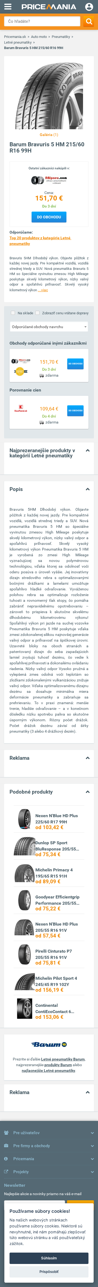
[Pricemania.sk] (49, 7)
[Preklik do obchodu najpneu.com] (20, 361)
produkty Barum (58, 1065)
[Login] (89, 7)
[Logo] (49, 180)
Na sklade (25, 313)
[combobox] (49, 326)
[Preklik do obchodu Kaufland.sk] (20, 408)
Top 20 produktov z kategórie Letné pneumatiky (40, 241)
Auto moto (39, 37)
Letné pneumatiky (18, 42)
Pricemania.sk (15, 37)
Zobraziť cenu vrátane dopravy (65, 313)
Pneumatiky (61, 37)
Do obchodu (49, 217)
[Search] (88, 21)
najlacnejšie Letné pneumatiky (48, 1070)
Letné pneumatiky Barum (63, 1059)
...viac (43, 290)
